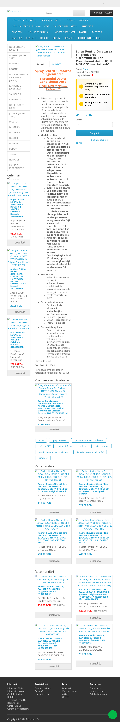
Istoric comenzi (97, 691)
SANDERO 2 (87, 26)
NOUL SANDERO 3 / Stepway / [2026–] (30, 26)
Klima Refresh (65, 446)
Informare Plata (15, 688)
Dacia (85, 68)
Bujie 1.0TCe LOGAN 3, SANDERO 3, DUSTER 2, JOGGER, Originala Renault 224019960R (17, 208)
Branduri (66, 688)
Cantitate (79, 120)
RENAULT (69, 38)
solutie (83, 446)
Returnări (39, 691)
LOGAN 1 (83, 20)
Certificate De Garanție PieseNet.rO (18, 707)
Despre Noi (13, 702)
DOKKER (44, 38)
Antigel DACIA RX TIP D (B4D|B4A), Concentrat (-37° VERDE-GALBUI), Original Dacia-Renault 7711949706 (18, 279)
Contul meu (95, 688)
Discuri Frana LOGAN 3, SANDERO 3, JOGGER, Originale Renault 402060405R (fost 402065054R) (50, 643)
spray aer (43, 457)
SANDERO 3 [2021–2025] (65, 26)
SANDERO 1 (17, 32)
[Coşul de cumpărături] (107, 3)
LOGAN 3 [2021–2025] (50, 20)
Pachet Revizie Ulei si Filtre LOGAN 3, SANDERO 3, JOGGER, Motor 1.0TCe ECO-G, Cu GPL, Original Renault (53, 487)
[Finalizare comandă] (110, 3)
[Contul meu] (102, 3)
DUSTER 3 (97, 32)
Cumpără (19, 242)
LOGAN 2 (70, 20)
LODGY (56, 38)
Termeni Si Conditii (16, 699)
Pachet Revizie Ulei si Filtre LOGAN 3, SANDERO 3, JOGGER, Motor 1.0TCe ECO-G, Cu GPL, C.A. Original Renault (94, 488)
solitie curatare (102, 446)
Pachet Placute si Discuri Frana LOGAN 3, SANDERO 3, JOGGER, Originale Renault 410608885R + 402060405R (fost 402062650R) (94, 594)
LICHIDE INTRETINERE (89, 38)
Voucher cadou (69, 691)
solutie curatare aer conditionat (53, 452)
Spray (41, 440)
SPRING (13, 154)
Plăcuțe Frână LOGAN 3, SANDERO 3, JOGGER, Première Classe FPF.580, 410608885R (92, 639)
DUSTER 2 (17, 38)
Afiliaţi (65, 694)
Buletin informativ (98, 694)
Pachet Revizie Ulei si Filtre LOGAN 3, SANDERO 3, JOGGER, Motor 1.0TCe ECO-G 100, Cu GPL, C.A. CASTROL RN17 (94, 537)
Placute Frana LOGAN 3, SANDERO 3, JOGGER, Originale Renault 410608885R (17, 339)
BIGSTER (83, 32)
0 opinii (94, 139)
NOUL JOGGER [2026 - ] (39, 32)
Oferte (65, 696)
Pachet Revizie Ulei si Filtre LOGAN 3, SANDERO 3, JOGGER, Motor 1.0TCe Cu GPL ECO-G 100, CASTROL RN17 (52, 537)
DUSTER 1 (31, 38)
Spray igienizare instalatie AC (90, 452)
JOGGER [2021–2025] (65, 32)
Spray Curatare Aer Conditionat (89, 440)
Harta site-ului (42, 694)
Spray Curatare (59, 440)
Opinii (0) (56, 64)
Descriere (42, 64)
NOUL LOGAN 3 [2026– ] (24, 20)
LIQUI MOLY (44, 446)
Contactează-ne (43, 688)
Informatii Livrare (16, 691)
